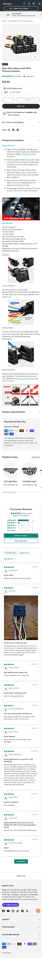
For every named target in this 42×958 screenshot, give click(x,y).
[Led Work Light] (29, 470)
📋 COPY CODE (15, 92)
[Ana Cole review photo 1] (21, 617)
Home (3, 21)
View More (36, 457)
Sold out (28, 100)
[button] (33, 3)
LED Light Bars (10, 481)
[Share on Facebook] (13, 130)
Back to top (21, 876)
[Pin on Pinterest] (18, 130)
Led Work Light (29, 481)
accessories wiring (27, 379)
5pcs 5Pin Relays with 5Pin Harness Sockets (20, 21)
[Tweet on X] (9, 130)
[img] (9, 567)
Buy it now (21, 106)
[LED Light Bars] (10, 470)
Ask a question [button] (21, 541)
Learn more (15, 115)
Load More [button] (21, 861)
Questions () (24, 553)
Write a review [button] (21, 535)
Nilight (9, 953)
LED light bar (25, 154)
